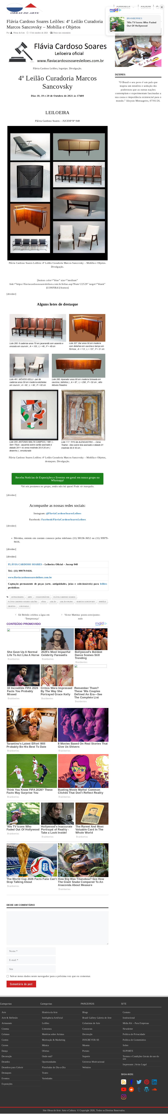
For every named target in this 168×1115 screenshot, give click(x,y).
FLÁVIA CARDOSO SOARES (25, 564)
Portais (85, 1051)
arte (30, 597)
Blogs (85, 1012)
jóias (43, 602)
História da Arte (49, 1012)
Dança (5, 1051)
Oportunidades (49, 1062)
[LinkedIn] (154, 1083)
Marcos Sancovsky (86, 602)
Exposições (7, 1084)
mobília (102, 602)
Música (45, 1045)
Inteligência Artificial (52, 1018)
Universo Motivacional (93, 1062)
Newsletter (128, 1029)
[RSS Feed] (123, 1083)
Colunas (5, 1034)
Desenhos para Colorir (12, 1067)
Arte (4, 1012)
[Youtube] (123, 1091)
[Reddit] (131, 1091)
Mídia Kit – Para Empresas (136, 1023)
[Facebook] (131, 1083)
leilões (103, 583)
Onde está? (47, 1056)
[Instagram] (123, 1098)
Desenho (6, 1062)
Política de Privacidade (134, 1034)
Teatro (45, 1073)
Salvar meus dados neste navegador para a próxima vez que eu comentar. (50, 976)
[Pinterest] (146, 1083)
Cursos (5, 1045)
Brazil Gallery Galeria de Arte (97, 1018)
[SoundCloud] (154, 1091)
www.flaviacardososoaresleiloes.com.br (30, 577)
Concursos (87, 1029)
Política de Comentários (134, 1040)
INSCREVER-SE (90, 1040)
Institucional (129, 1018)
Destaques (6, 1073)
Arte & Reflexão (10, 1018)
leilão (53, 602)
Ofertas (45, 1051)
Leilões (45, 1023)
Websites (86, 1067)
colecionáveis (42, 597)
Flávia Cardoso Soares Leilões (22, 602)
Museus (86, 1045)
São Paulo (24, 606)
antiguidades (17, 597)
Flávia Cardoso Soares (64, 597)
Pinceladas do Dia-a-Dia (53, 1067)
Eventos (5, 1078)
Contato (126, 1012)
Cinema (5, 1029)
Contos (5, 1040)
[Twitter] (139, 1083)
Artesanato (7, 1023)
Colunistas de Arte (91, 1023)
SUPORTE (128, 1051)
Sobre (125, 1045)
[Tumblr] (139, 1091)
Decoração (7, 1056)
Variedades (47, 1078)
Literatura (47, 1029)
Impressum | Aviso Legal (135, 1064)
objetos (11, 606)
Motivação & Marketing (53, 1040)
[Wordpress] (146, 1091)
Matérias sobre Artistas (53, 1034)
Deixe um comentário (62, 33)
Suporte (86, 1056)
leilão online (66, 602)
